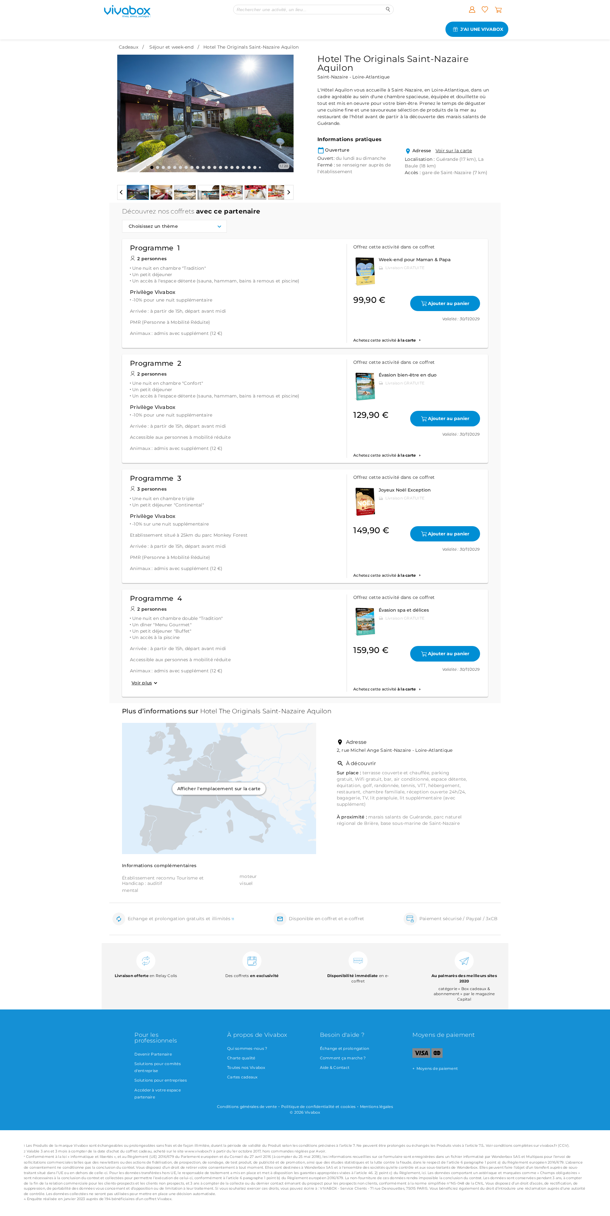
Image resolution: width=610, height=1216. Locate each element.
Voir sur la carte (454, 150)
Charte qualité (241, 1058)
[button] (125, 108)
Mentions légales (376, 1106)
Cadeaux (128, 47)
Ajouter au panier (448, 303)
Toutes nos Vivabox (246, 1067)
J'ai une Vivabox (481, 29)
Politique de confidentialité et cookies (318, 1106)
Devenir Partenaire (153, 1054)
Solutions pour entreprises (160, 1080)
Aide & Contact (335, 1067)
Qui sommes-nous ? (247, 1048)
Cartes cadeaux (242, 1077)
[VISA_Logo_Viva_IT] (421, 1056)
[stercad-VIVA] (437, 1056)
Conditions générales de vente (247, 1106)
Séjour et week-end (171, 47)
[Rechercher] (388, 9)
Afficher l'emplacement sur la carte (219, 788)
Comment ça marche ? (343, 1058)
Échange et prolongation (344, 1048)
